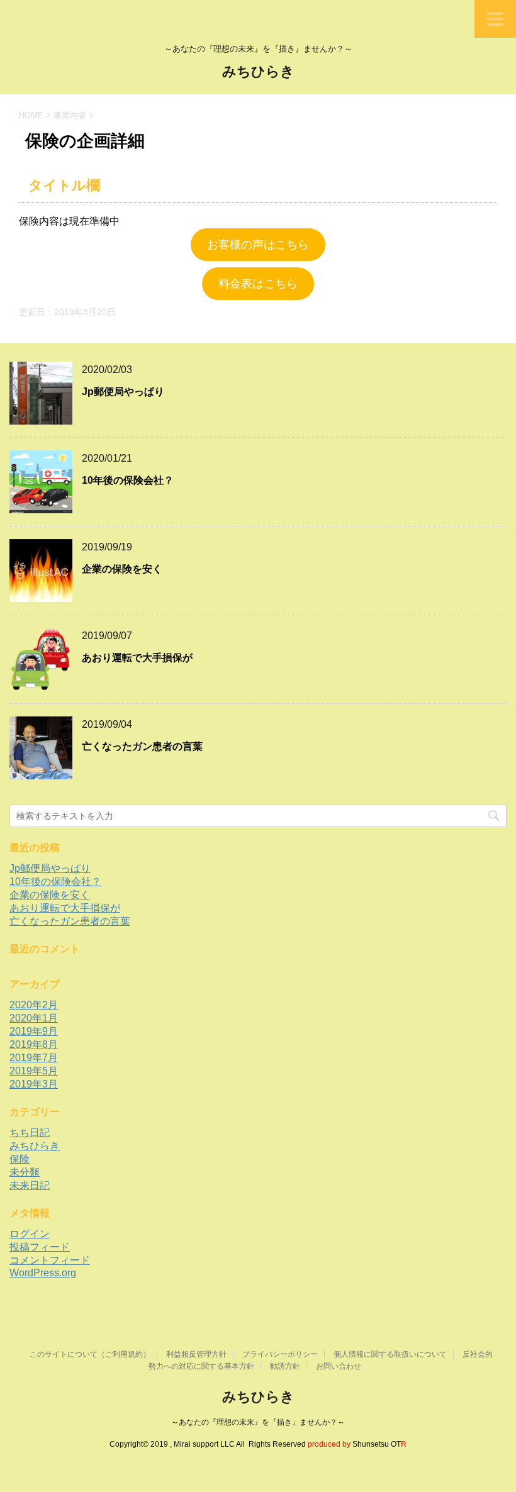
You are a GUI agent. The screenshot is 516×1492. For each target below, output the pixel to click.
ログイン (29, 1233)
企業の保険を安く (122, 569)
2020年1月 (33, 1018)
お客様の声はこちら (258, 244)
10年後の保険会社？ (128, 480)
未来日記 (29, 1185)
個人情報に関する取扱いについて (390, 1354)
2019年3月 (33, 1084)
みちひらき (258, 71)
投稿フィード (39, 1247)
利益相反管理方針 (196, 1354)
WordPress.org (42, 1272)
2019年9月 (33, 1031)
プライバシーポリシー (280, 1354)
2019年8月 (33, 1044)
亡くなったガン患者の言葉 (142, 746)
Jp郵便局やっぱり (123, 391)
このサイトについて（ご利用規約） (90, 1354)
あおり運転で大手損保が (137, 657)
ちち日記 (29, 1132)
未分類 (24, 1172)
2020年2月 (33, 1004)
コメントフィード (49, 1260)
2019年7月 (33, 1057)
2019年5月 (33, 1071)
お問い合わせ (338, 1366)
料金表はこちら (258, 283)
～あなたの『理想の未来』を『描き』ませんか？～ (258, 1422)
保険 (19, 1159)
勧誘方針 (285, 1366)
